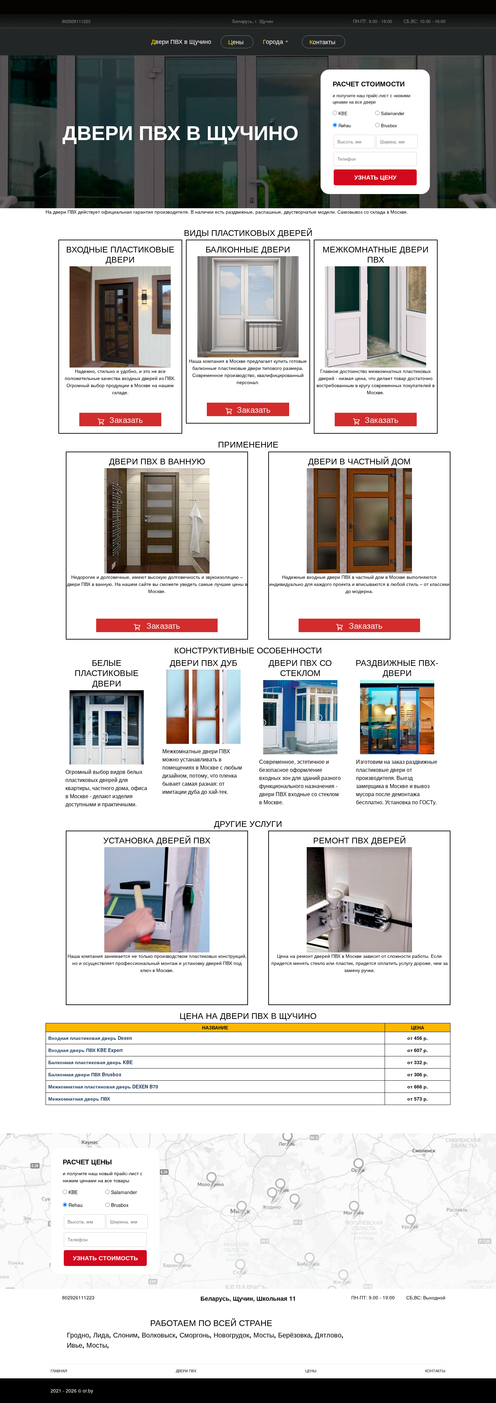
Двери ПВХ (186, 1370)
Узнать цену (375, 177)
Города (273, 41)
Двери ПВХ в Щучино (181, 41)
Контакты (322, 41)
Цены (236, 41)
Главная (59, 1370)
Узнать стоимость (105, 1257)
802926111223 (76, 21)
